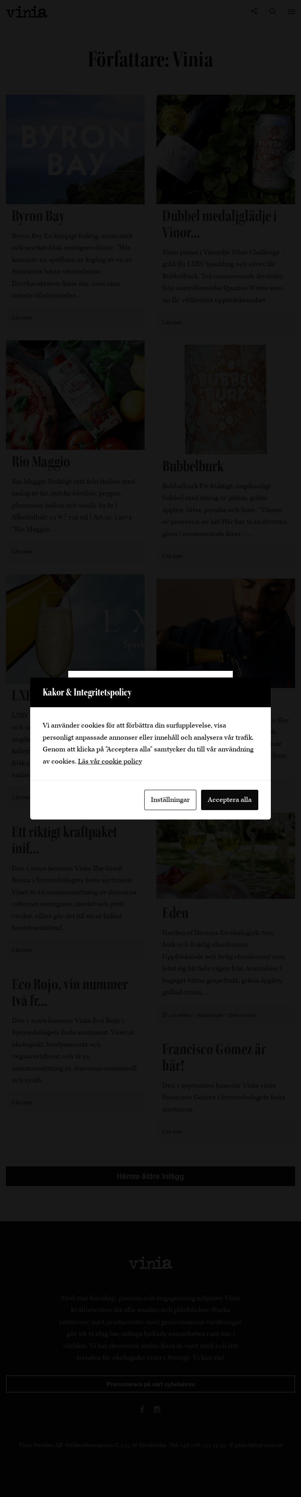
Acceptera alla (230, 799)
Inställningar (170, 799)
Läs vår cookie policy (110, 761)
